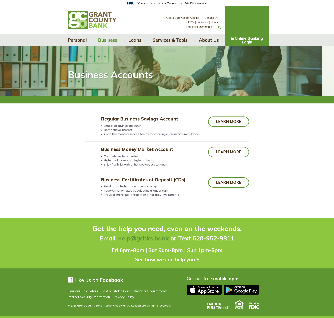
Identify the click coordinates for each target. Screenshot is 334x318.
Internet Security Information (89, 297)
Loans (134, 40)
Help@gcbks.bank (143, 238)
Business (107, 40)
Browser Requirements (151, 291)
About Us (209, 40)
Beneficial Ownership (199, 26)
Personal (77, 40)
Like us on (98, 280)
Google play (241, 290)
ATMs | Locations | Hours (202, 22)
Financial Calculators (83, 291)
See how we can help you (165, 259)
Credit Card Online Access (182, 17)
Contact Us (211, 17)
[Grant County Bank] (92, 19)
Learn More (228, 121)
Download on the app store (204, 290)
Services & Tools (170, 40)
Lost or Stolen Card (116, 291)
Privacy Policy (124, 297)
